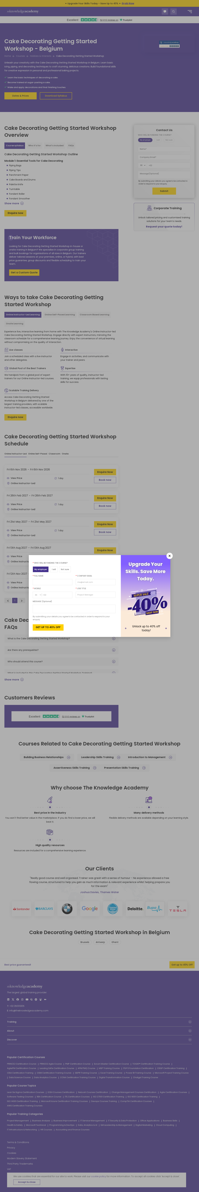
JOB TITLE (81, 588)
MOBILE (37, 588)
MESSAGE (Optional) (42, 601)
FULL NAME (38, 575)
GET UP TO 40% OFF (48, 627)
